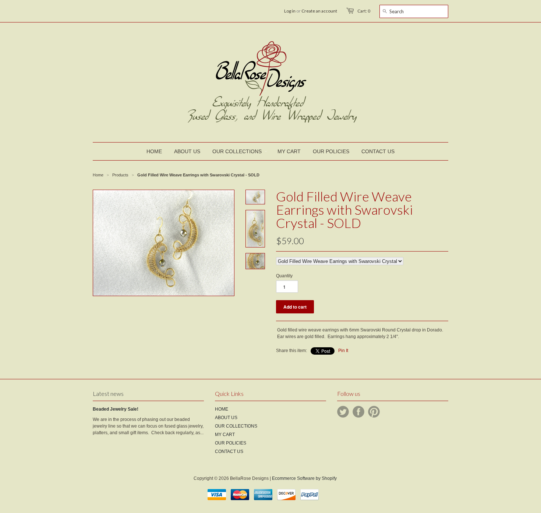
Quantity (284, 275)
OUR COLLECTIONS (236, 426)
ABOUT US (226, 417)
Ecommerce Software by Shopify (304, 478)
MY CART (225, 434)
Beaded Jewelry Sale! (115, 409)
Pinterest (374, 412)
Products (120, 175)
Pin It (343, 350)
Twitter (343, 412)
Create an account (319, 11)
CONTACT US (229, 451)
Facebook (358, 412)
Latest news (108, 393)
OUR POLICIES (230, 443)
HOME (221, 409)
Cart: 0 (363, 11)
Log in (290, 11)
